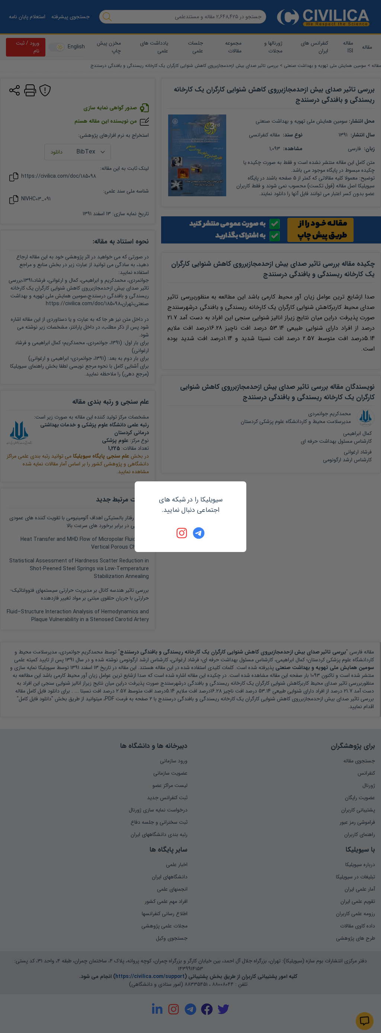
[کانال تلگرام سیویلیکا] (199, 533)
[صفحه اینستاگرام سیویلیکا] (182, 533)
